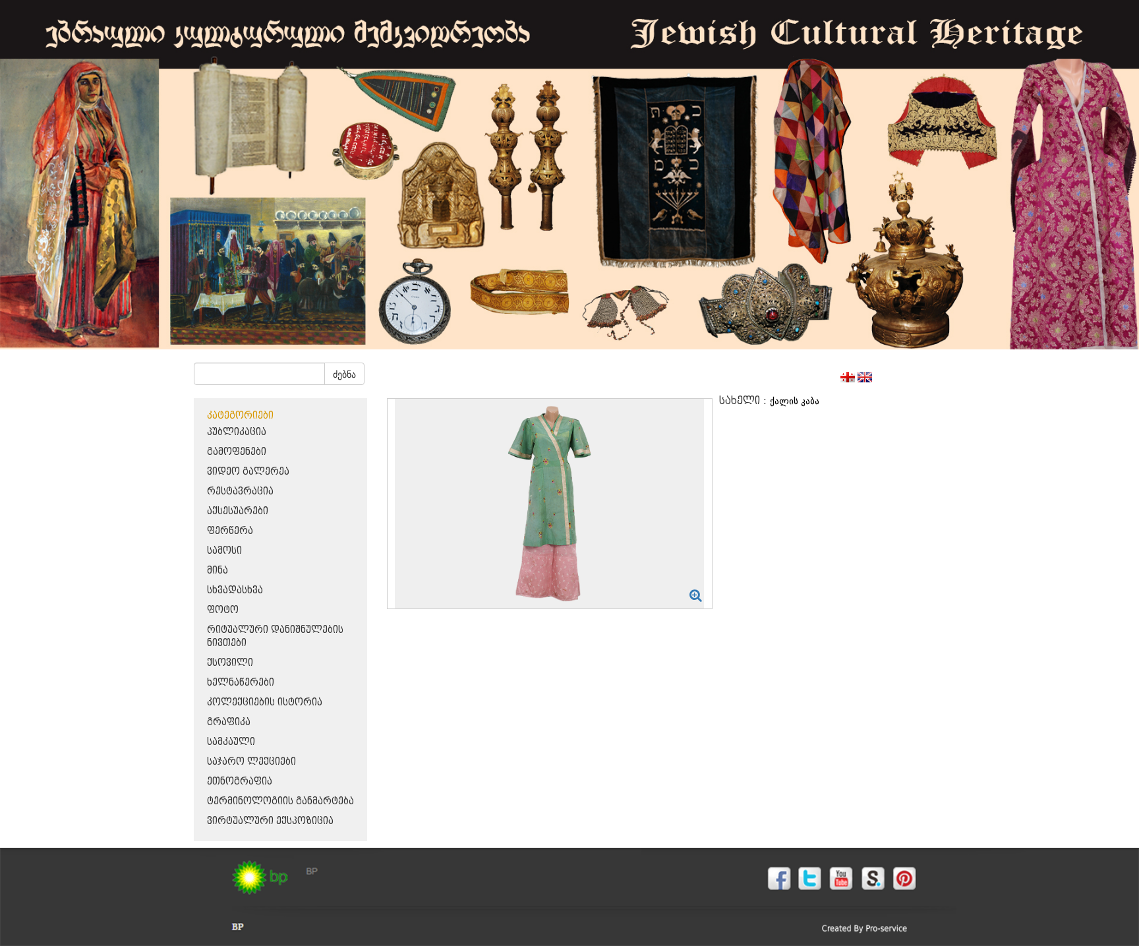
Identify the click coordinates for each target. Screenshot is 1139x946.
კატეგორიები (240, 415)
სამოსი (224, 550)
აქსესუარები (237, 511)
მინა (217, 570)
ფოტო (223, 610)
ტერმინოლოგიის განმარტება (280, 801)
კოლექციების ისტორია (264, 702)
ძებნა (344, 373)
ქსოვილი (230, 662)
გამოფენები (236, 452)
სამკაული (231, 742)
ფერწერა (230, 531)
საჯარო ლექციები (251, 761)
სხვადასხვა (235, 590)
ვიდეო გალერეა (248, 471)
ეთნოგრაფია (239, 781)
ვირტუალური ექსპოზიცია (270, 821)
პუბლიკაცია (236, 432)
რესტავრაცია (240, 491)
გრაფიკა (228, 722)
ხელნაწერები (240, 682)
